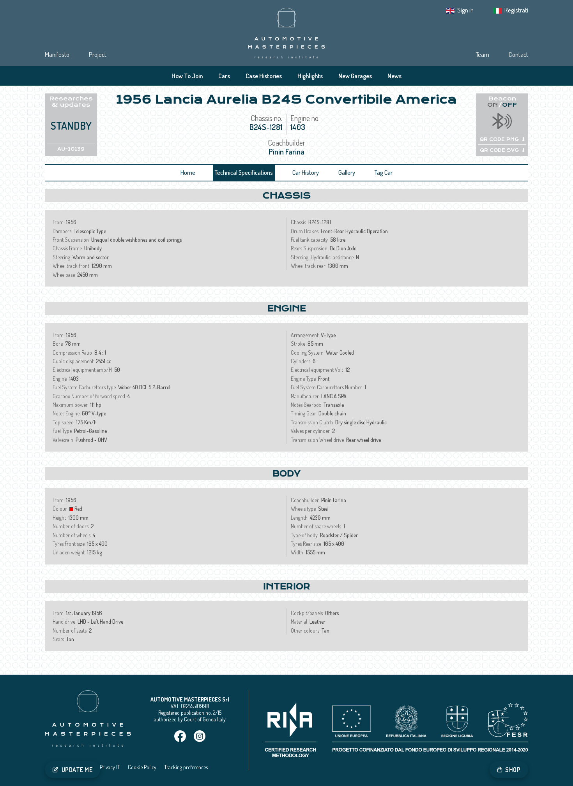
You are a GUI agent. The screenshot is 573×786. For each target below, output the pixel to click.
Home (187, 172)
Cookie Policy (142, 767)
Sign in (465, 10)
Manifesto (57, 54)
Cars (224, 76)
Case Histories (264, 76)
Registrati (516, 10)
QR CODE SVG (499, 150)
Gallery (346, 172)
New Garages (355, 76)
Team (482, 54)
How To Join (187, 76)
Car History (305, 172)
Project (97, 54)
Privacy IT (110, 767)
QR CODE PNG (499, 139)
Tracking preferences (186, 767)
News (394, 76)
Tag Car (384, 172)
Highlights (310, 76)
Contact (518, 54)
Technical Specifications (244, 172)
